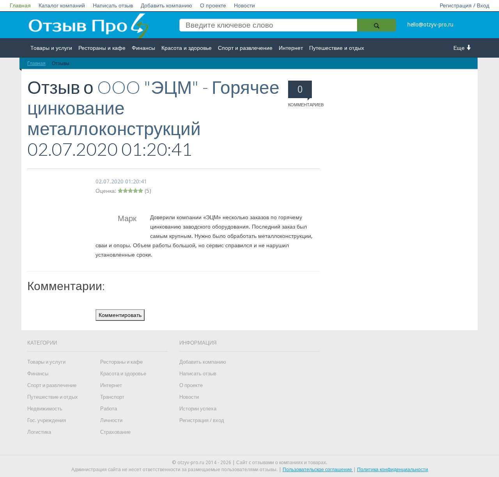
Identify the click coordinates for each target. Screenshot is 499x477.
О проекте (213, 5)
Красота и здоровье (186, 48)
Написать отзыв (113, 5)
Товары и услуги (51, 48)
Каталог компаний (62, 5)
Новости (244, 5)
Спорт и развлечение (245, 48)
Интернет (291, 48)
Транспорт (112, 397)
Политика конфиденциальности (392, 469)
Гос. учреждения (46, 420)
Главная (20, 5)
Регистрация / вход (201, 420)
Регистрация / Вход (464, 5)
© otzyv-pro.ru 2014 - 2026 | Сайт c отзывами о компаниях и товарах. (249, 462)
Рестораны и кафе (102, 48)
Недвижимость (44, 409)
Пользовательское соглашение (318, 469)
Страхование (115, 432)
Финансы (143, 48)
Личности (111, 420)
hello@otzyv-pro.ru (430, 24)
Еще (459, 48)
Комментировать (120, 315)
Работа (108, 409)
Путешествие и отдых (336, 48)
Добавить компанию (166, 5)
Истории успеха (197, 409)
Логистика (39, 432)
